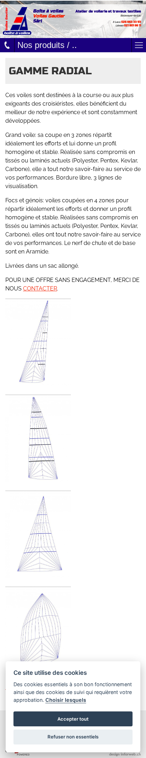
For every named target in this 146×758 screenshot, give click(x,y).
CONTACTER (40, 288)
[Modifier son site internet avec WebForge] (17, 752)
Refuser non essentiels (73, 737)
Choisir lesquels (65, 700)
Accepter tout (73, 719)
